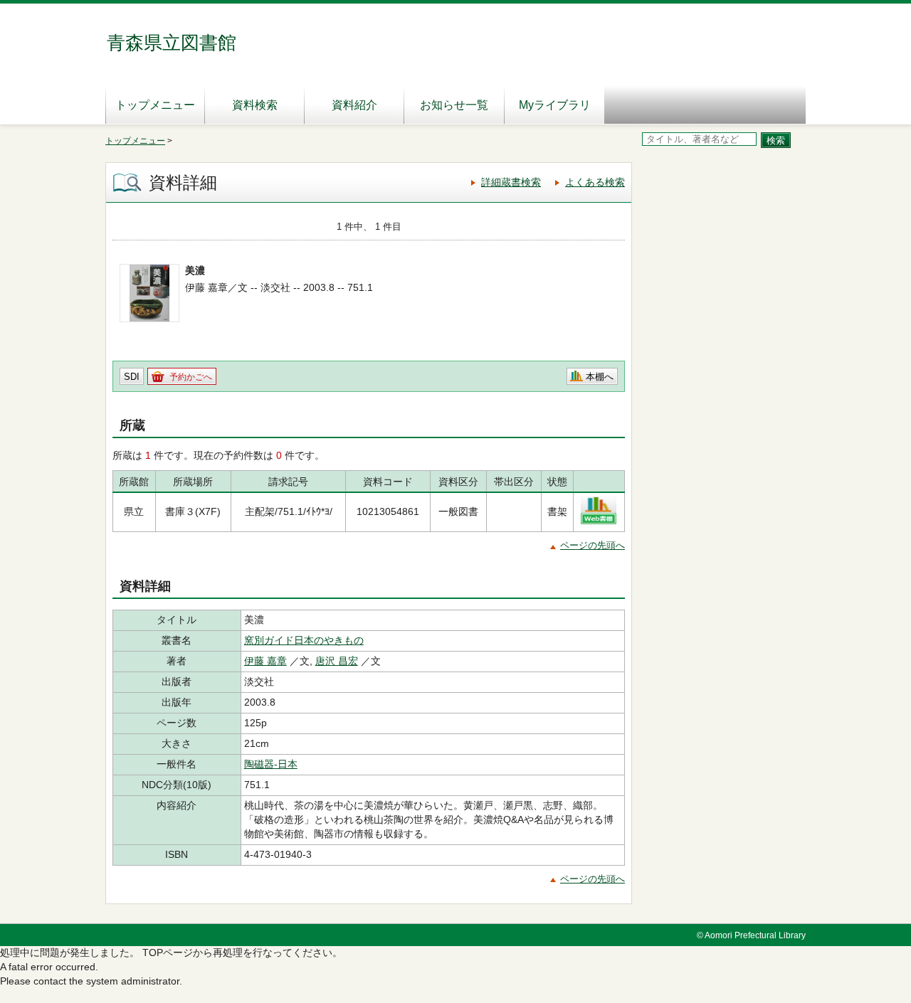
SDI (131, 376)
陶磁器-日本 (270, 764)
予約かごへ (190, 377)
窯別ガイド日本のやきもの (304, 640)
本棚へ (600, 376)
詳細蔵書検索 (511, 182)
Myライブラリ (555, 105)
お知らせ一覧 (454, 105)
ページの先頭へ (592, 545)
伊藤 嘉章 (265, 661)
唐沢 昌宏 (336, 661)
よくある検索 (595, 182)
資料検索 (255, 105)
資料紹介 (354, 105)
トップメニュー (155, 105)
